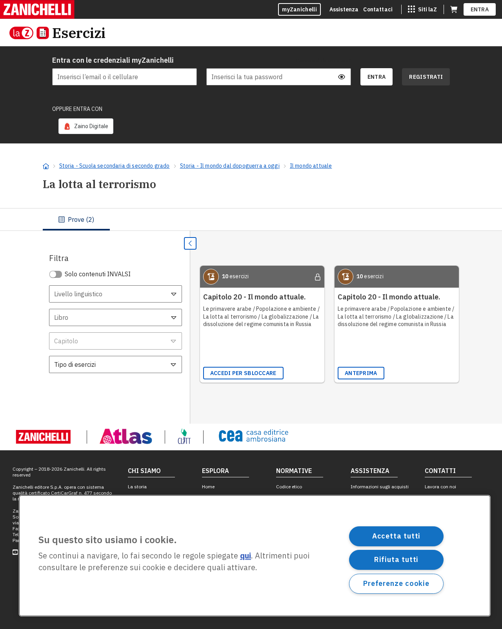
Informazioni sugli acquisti (380, 486)
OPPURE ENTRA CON (77, 108)
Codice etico (289, 486)
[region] (255, 555)
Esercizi (78, 33)
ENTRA (480, 9)
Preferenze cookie (396, 583)
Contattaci (378, 9)
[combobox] (115, 294)
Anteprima (361, 373)
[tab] (76, 219)
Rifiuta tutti (396, 559)
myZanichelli (299, 9)
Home (208, 486)
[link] (85, 126)
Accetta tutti (396, 535)
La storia (137, 486)
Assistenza (344, 9)
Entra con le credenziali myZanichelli (113, 60)
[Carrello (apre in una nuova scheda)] (453, 9)
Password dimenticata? (323, 60)
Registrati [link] (426, 76)
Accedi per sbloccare (243, 373)
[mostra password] (341, 77)
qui (245, 556)
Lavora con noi (440, 486)
